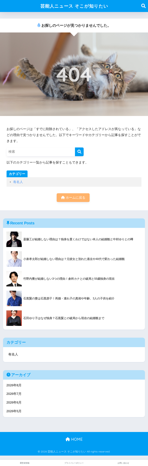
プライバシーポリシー (74, 463)
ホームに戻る (75, 197)
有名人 (18, 182)
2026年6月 (14, 402)
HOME (76, 439)
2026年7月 (14, 394)
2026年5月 (14, 411)
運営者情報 (24, 463)
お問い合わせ (123, 463)
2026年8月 (14, 385)
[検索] (79, 151)
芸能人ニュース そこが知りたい (74, 6)
